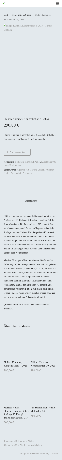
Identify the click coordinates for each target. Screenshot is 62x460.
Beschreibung (31, 200)
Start (6, 15)
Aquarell (21, 169)
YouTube (44, 453)
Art (27, 169)
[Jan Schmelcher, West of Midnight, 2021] (44, 390)
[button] (57, 3)
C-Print (33, 169)
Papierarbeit (16, 173)
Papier (6, 173)
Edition (41, 169)
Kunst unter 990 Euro (21, 15)
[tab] (31, 200)
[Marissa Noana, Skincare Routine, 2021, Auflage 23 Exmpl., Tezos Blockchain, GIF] (17, 390)
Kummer (49, 169)
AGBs (30, 441)
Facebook (34, 453)
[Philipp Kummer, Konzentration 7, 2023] (17, 344)
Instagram (24, 453)
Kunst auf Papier (32, 162)
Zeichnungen (15, 165)
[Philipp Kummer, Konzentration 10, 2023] (44, 344)
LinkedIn (53, 453)
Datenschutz (21, 441)
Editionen (19, 162)
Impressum (9, 441)
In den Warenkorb (17, 152)
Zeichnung (27, 173)
